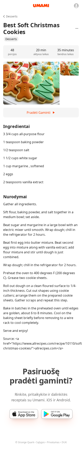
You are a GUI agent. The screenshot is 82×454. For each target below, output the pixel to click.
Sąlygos (40, 442)
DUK (64, 442)
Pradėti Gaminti (38, 112)
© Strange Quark (24, 442)
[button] (11, 39)
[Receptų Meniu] (77, 28)
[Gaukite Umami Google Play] (56, 414)
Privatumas (53, 442)
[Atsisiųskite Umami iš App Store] (24, 414)
